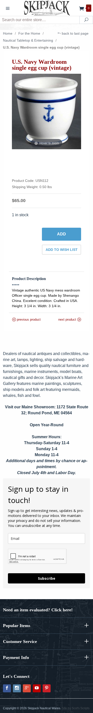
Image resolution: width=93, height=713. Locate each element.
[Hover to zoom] (46, 111)
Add (61, 234)
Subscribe (46, 578)
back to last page (75, 33)
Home (7, 33)
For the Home (29, 33)
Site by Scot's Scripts (76, 708)
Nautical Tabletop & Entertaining (28, 40)
